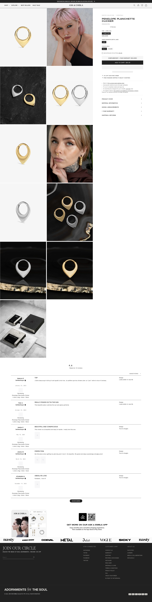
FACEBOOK (86, 558)
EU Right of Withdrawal (112, 578)
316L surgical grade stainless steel (115, 83)
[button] (122, 68)
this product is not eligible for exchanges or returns (126, 90)
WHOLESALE (130, 558)
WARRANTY (108, 552)
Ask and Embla (13, 594)
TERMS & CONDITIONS (111, 568)
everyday (128, 88)
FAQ (106, 573)
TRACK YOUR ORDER (111, 575)
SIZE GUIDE (105, 35)
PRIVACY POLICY (110, 570)
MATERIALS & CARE (110, 565)
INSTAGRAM (86, 550)
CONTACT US (109, 550)
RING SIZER (108, 563)
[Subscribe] (32, 557)
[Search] (134, 5)
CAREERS (130, 552)
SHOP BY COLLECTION (108, 15)
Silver (110, 49)
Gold (104, 49)
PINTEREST (86, 555)
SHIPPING (108, 555)
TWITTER (85, 560)
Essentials (119, 15)
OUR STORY (130, 550)
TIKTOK (85, 552)
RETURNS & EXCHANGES (112, 558)
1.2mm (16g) (106, 33)
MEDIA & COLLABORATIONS (134, 555)
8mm (104, 42)
